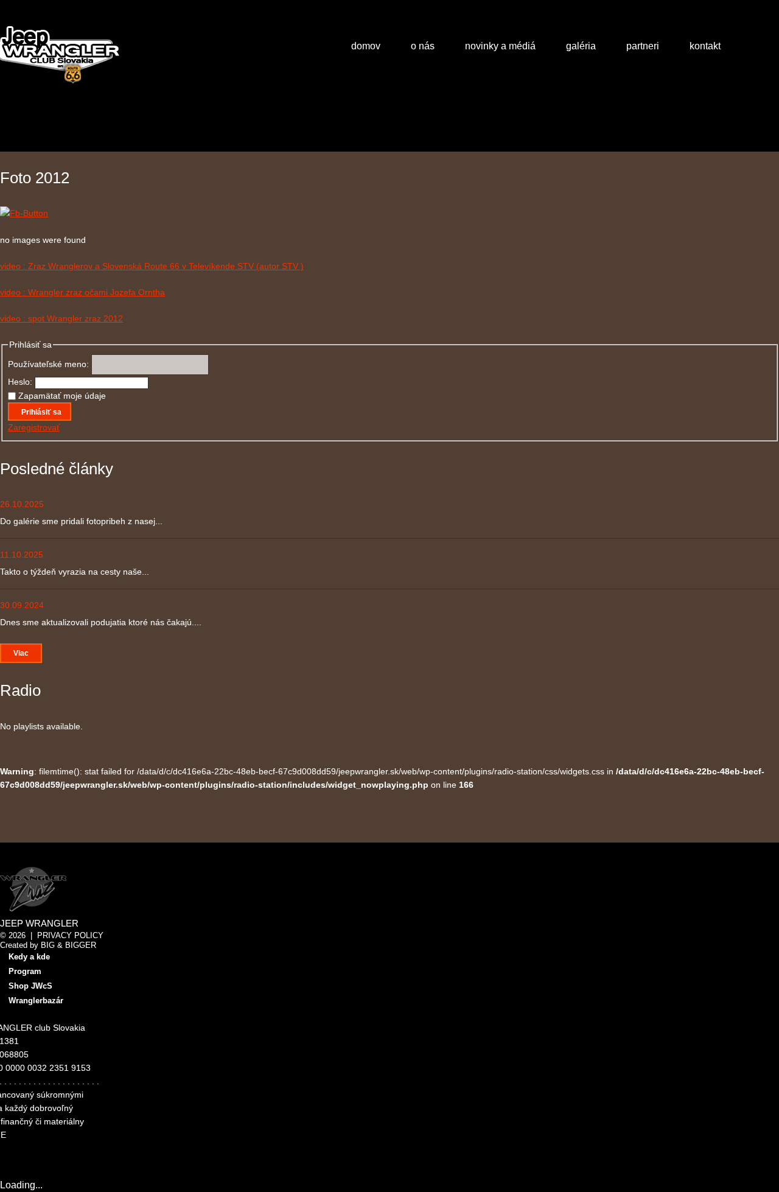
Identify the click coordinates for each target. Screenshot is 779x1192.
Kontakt (705, 46)
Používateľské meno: (49, 364)
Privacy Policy (70, 935)
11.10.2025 (21, 554)
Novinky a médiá (500, 46)
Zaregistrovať (34, 427)
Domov (365, 46)
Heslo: (21, 382)
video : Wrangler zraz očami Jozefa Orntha (82, 292)
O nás (423, 46)
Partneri (642, 46)
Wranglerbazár (36, 1000)
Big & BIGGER (68, 945)
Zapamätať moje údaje (62, 396)
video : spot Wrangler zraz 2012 (61, 318)
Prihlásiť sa (41, 412)
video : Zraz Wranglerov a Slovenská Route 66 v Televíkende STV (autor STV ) (152, 266)
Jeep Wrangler (39, 923)
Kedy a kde (29, 956)
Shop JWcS (30, 985)
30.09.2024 (22, 605)
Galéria (581, 46)
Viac (21, 653)
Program (25, 971)
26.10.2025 (22, 504)
